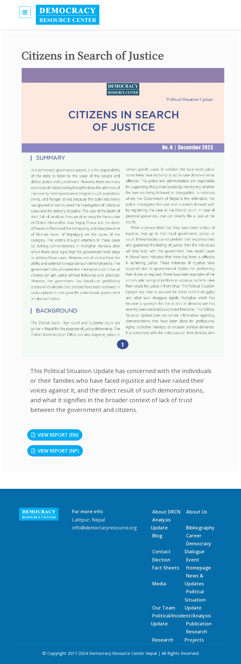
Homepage (198, 567)
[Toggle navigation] (25, 12)
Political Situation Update (195, 599)
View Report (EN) (58, 435)
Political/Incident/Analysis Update (181, 619)
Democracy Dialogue (198, 547)
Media (159, 583)
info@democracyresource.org (104, 527)
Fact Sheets (165, 567)
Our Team (163, 608)
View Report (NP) (58, 451)
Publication (199, 623)
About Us (196, 511)
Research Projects (196, 635)
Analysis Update (161, 523)
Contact (161, 551)
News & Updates (194, 579)
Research (162, 639)
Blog (157, 535)
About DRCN (166, 511)
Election (161, 559)
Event (192, 559)
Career (194, 535)
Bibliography (200, 527)
